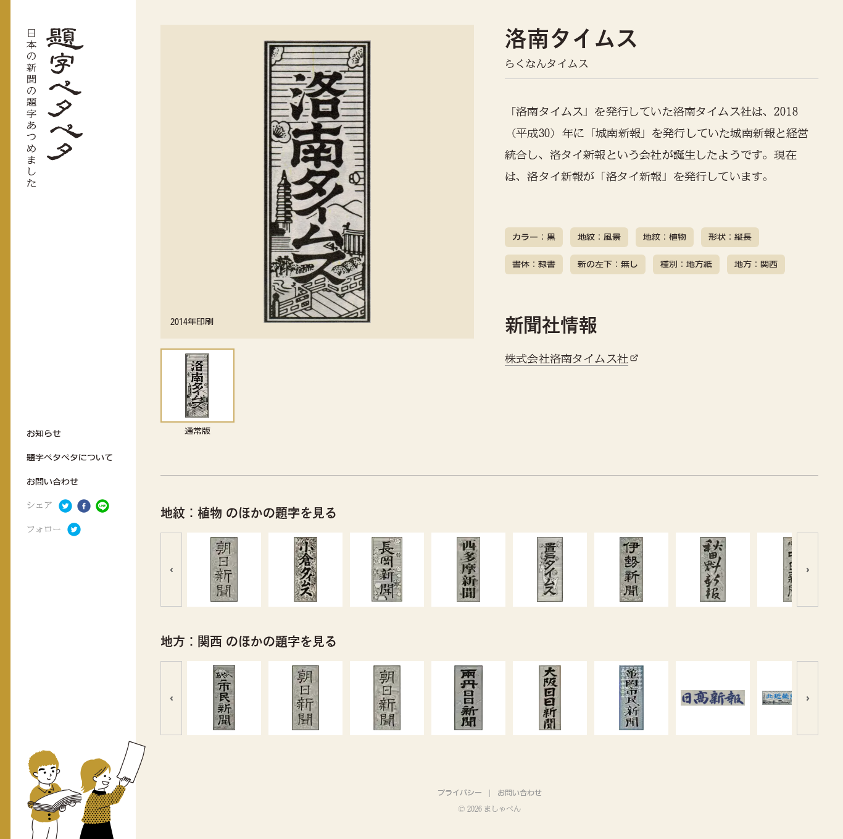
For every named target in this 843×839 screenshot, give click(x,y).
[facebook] (84, 506)
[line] (102, 506)
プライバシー (460, 793)
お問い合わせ (519, 793)
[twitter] (65, 506)
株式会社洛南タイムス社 (566, 358)
